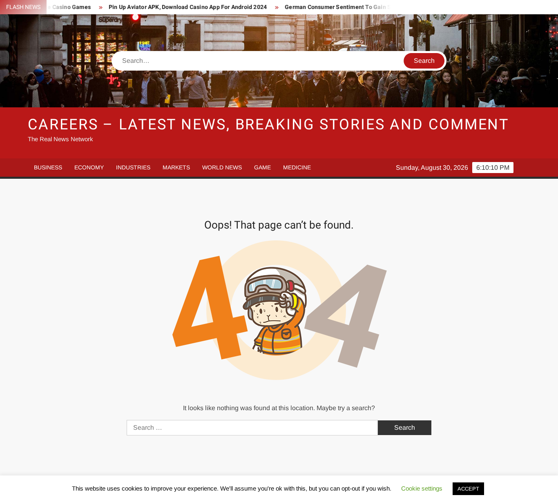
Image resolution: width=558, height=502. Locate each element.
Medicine (297, 167)
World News (222, 167)
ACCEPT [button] (468, 489)
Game (262, 167)
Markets (176, 167)
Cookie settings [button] (421, 488)
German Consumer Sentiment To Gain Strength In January (351, 7)
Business (48, 167)
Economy (89, 167)
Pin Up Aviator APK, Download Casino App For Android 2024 (176, 7)
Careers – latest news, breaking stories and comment (268, 124)
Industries (133, 167)
